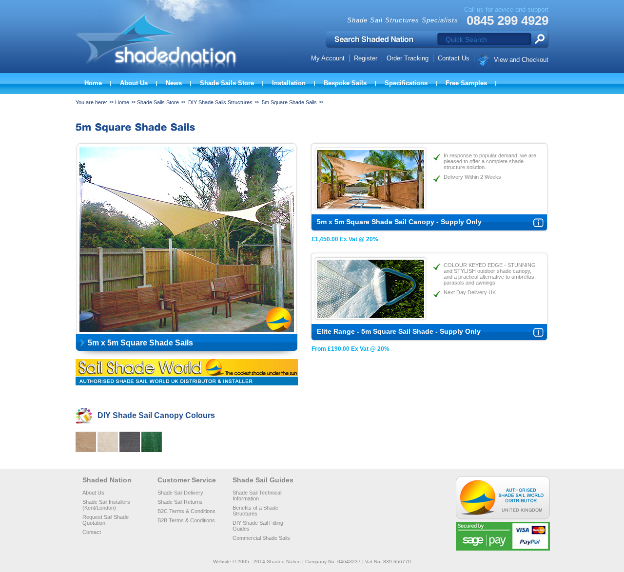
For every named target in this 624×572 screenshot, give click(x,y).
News (174, 83)
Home (93, 83)
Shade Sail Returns (180, 502)
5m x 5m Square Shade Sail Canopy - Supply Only (399, 222)
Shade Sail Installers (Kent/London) (106, 505)
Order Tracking (408, 58)
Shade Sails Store (227, 83)
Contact (91, 532)
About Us (134, 83)
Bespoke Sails (345, 83)
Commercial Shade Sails (261, 538)
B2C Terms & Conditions (186, 511)
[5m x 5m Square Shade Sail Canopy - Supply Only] (370, 207)
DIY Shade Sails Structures (220, 102)
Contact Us (453, 58)
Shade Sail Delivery (180, 493)
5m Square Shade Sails (289, 102)
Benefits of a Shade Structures (255, 510)
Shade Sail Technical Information (257, 495)
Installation (289, 83)
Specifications (406, 83)
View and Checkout (521, 59)
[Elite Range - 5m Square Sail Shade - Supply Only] (370, 316)
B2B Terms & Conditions (186, 520)
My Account (328, 58)
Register (365, 58)
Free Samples (466, 83)
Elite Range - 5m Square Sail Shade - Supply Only (399, 331)
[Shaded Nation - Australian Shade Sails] (183, 71)
